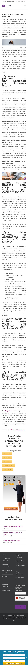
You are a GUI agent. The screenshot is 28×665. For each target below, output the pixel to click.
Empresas (13, 430)
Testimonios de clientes (7, 571)
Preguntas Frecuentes (19, 556)
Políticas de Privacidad (6, 560)
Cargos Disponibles (19, 573)
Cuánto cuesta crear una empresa (12, 526)
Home (5, 555)
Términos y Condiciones (6, 565)
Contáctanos (6, 590)
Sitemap (5, 576)
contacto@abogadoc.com (20, 1)
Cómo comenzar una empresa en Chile (12, 533)
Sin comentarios (21, 430)
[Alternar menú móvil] (25, 5)
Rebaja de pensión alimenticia (11, 540)
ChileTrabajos (20, 577)
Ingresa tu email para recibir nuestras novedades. (20, 588)
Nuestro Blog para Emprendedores (20, 563)
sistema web (5, 210)
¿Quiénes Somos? (5, 585)
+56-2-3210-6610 (10, 1)
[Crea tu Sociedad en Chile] (14, 476)
